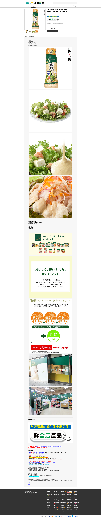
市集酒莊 (75, 494)
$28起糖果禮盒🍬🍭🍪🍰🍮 (69, 492)
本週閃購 (55, 491)
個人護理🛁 (69, 494)
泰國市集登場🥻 (49, 510)
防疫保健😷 (62, 507)
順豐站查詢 (31, 464)
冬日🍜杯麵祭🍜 (69, 503)
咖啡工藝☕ (69, 497)
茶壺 (48, 507)
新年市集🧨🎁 (63, 491)
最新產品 (75, 509)
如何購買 (37, 6)
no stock (69, 511)
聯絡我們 (41, 6)
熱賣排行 (48, 491)
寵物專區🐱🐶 (49, 505)
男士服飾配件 (62, 499)
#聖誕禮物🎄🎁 (76, 492)
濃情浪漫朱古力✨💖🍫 (76, 503)
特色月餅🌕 (62, 511)
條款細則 (46, 6)
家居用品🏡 (56, 509)
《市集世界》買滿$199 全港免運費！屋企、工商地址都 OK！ (64, 2)
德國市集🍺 (49, 499)
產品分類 (33, 6)
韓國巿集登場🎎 (76, 498)
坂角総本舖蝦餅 (63, 502)
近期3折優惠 (69, 499)
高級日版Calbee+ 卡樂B (56, 500)
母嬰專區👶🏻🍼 (69, 509)
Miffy (55, 505)
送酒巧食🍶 (62, 497)
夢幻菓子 (75, 499)
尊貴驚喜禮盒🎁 (56, 503)
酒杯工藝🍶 (56, 497)
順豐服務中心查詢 (38, 464)
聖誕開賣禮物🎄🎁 (49, 495)
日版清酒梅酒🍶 (49, 498)
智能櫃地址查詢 (47, 464)
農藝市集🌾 (69, 507)
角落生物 (62, 505)
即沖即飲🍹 (56, 507)
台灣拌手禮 (69, 505)
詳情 (26, 36)
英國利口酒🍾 (76, 507)
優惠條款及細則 (31, 36)
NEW (74, 511)
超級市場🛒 (49, 502)
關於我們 (29, 6)
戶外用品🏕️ (62, 509)
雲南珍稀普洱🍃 (62, 495)
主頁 (26, 6)
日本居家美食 (56, 494)
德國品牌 (75, 505)
